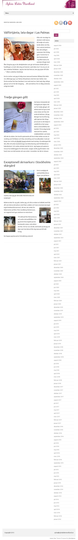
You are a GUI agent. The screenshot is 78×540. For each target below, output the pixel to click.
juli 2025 (56, 88)
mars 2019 (57, 337)
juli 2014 (56, 499)
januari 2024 (57, 145)
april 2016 (57, 453)
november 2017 (58, 390)
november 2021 (58, 231)
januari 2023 (57, 184)
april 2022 (57, 214)
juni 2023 (56, 168)
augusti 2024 (57, 125)
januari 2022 (57, 224)
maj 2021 (56, 251)
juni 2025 (56, 92)
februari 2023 (58, 181)
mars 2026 (57, 62)
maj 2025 (56, 95)
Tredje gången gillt (16, 97)
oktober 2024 (58, 118)
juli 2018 (56, 363)
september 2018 (58, 357)
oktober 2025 (58, 78)
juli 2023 (56, 164)
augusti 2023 (57, 161)
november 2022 (58, 191)
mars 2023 (57, 178)
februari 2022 (58, 221)
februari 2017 (58, 420)
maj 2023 (56, 171)
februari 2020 (58, 300)
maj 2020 (56, 290)
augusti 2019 (57, 320)
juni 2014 (56, 502)
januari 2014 (57, 519)
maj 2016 (56, 449)
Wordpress (72, 538)
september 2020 (58, 277)
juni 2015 (56, 473)
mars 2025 (57, 101)
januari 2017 (57, 423)
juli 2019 (56, 323)
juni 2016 (56, 446)
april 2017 (57, 413)
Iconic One (53, 538)
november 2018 (58, 350)
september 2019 (58, 317)
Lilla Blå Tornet (21, 141)
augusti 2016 (57, 439)
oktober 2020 (58, 274)
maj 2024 (56, 135)
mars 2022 (57, 217)
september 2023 (58, 158)
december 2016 (58, 426)
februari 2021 (58, 260)
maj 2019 (56, 330)
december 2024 (58, 111)
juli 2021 (56, 244)
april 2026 (57, 58)
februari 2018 (58, 380)
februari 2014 (58, 516)
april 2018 (57, 373)
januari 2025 (57, 108)
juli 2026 (56, 48)
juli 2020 (56, 284)
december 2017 (58, 386)
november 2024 (58, 115)
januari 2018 (57, 383)
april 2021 (57, 254)
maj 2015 (56, 476)
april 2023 (57, 174)
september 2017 (58, 396)
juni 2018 (56, 367)
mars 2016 (57, 456)
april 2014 (57, 509)
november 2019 (58, 310)
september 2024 (58, 121)
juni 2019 (56, 327)
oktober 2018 (58, 353)
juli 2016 (56, 443)
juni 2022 (56, 207)
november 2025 (58, 75)
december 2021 (58, 227)
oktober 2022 (58, 194)
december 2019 (58, 307)
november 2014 (58, 489)
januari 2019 (57, 343)
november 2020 (58, 270)
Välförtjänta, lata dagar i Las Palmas (26, 32)
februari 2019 (58, 340)
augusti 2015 (57, 466)
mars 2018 (57, 376)
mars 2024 (57, 141)
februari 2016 (58, 459)
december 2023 (58, 148)
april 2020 (57, 294)
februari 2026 (58, 65)
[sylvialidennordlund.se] (39, 7)
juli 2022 (56, 204)
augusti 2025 (57, 85)
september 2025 (58, 82)
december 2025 (58, 72)
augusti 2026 (57, 45)
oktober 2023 (58, 154)
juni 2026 (56, 52)
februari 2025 (58, 105)
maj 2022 (56, 211)
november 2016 (58, 429)
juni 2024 (56, 131)
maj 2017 (56, 410)
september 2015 (58, 463)
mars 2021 (57, 257)
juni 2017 (56, 406)
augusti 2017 (57, 400)
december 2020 (58, 267)
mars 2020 (57, 297)
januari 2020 (57, 304)
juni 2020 (56, 287)
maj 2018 (56, 370)
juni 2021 (56, 247)
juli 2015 (56, 469)
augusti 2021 (57, 241)
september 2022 (58, 198)
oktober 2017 (58, 393)
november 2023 (58, 151)
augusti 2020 (57, 280)
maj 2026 (56, 55)
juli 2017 (56, 403)
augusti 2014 (57, 496)
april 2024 (57, 138)
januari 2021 (57, 264)
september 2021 (58, 237)
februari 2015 (58, 479)
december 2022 (58, 188)
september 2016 (58, 436)
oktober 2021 (58, 234)
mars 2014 (57, 512)
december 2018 (58, 347)
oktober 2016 (58, 433)
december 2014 (58, 486)
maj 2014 (56, 506)
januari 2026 (57, 68)
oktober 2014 (58, 492)
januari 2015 (57, 483)
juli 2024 (56, 128)
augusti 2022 (57, 201)
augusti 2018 (57, 360)
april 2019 (57, 333)
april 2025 (57, 98)
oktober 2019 (58, 314)
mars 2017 (57, 416)
